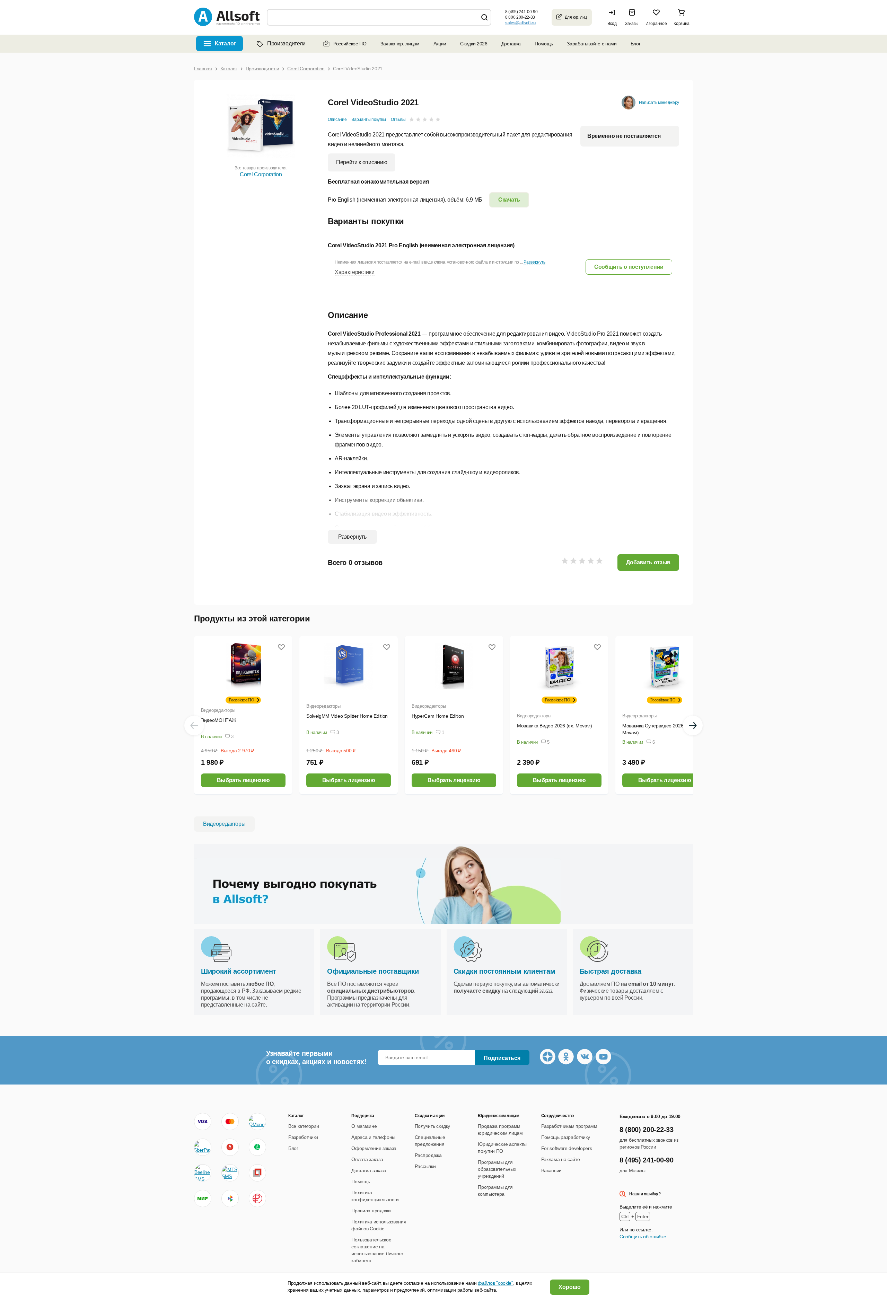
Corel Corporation (261, 174)
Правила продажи (370, 1210)
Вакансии (551, 1170)
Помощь (544, 43)
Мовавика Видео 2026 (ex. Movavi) (554, 725)
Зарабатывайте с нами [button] (592, 43)
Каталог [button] (225, 43)
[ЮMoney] (257, 1121)
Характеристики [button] (355, 272)
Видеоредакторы (218, 710)
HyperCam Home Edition (438, 716)
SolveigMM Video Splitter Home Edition (347, 716)
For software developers (566, 1148)
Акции (439, 43)
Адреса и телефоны (373, 1137)
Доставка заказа (368, 1170)
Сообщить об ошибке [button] (643, 1236)
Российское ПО (350, 43)
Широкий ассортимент (238, 971)
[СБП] (230, 1198)
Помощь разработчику (565, 1137)
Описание (337, 119)
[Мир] (203, 1198)
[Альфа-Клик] (230, 1147)
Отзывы (398, 119)
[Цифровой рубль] (257, 1198)
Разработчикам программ (569, 1126)
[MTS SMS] (230, 1173)
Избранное (656, 23)
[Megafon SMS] (257, 1147)
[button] (614, 17)
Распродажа (428, 1155)
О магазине (364, 1126)
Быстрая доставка (610, 971)
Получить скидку (432, 1126)
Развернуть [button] (534, 262)
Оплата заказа (367, 1159)
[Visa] (203, 1122)
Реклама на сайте (560, 1159)
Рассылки (425, 1166)
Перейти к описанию (361, 162)
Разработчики (303, 1137)
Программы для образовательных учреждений (497, 1169)
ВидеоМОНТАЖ (218, 720)
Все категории (303, 1126)
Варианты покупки (368, 119)
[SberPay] (203, 1147)
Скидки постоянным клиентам (504, 971)
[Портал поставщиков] (257, 1173)
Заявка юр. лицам (400, 43)
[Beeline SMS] (202, 1173)
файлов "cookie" (495, 1283)
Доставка (511, 43)
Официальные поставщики (373, 971)
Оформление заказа (373, 1148)
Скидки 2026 (473, 43)
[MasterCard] (230, 1122)
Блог (636, 43)
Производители (286, 43)
